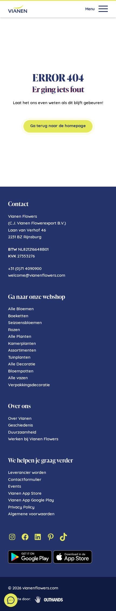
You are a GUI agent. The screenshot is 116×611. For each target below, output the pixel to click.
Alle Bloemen (21, 309)
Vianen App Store (25, 494)
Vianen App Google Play (31, 500)
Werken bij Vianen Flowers (33, 439)
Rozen (14, 330)
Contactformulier (24, 480)
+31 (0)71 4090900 (25, 269)
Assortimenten (22, 351)
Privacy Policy (21, 508)
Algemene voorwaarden (31, 514)
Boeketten (18, 316)
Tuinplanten (19, 358)
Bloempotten (20, 371)
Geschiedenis (20, 426)
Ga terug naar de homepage (58, 126)
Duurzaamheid (22, 433)
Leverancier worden (27, 473)
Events (14, 487)
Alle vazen (18, 378)
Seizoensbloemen (25, 323)
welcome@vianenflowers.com (36, 276)
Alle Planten (19, 337)
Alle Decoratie (21, 364)
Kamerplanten (22, 344)
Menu (90, 9)
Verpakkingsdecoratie (29, 385)
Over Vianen (20, 419)
